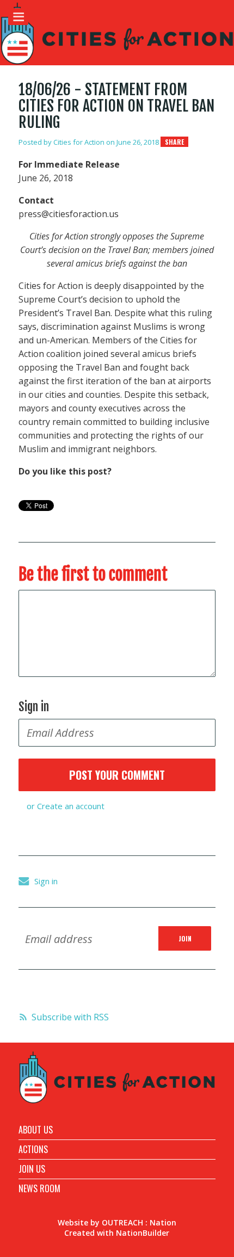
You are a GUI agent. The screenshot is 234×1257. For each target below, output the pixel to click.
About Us (36, 1129)
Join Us (32, 1168)
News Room (39, 1188)
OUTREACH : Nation (139, 1222)
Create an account (70, 805)
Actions (33, 1149)
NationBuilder (142, 1233)
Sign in (46, 881)
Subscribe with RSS (70, 1017)
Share (174, 141)
